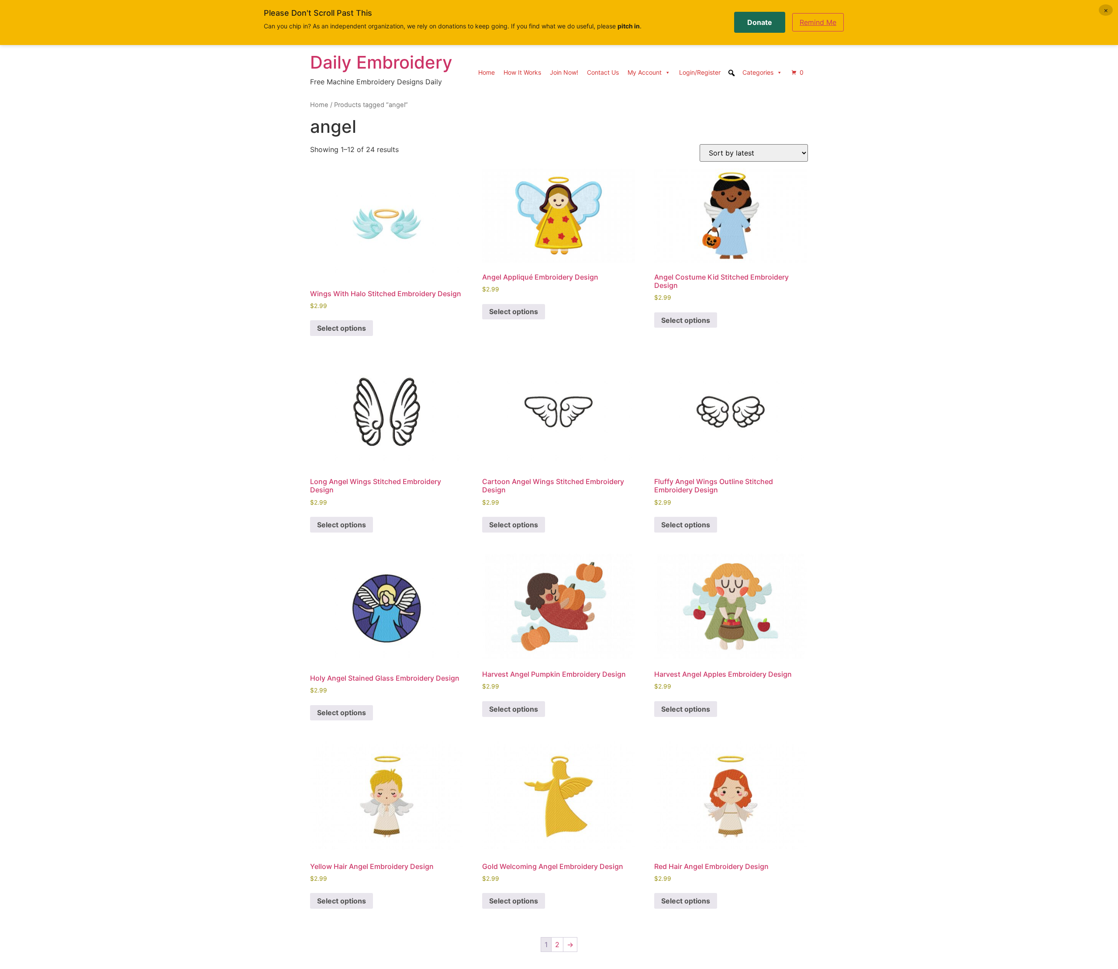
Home (486, 72)
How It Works (522, 72)
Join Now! (564, 72)
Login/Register (700, 72)
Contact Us (603, 72)
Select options (341, 328)
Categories (757, 72)
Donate (759, 22)
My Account (645, 72)
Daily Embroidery (381, 62)
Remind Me (818, 22)
